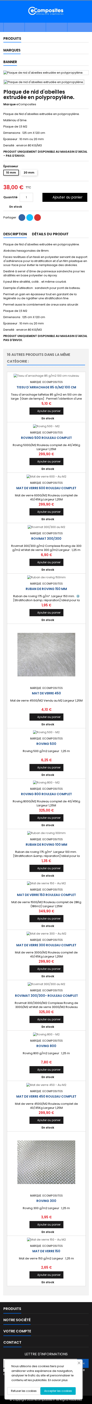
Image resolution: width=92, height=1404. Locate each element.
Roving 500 (46, 744)
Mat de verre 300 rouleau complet (46, 945)
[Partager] (22, 217)
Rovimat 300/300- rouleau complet (46, 995)
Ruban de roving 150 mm (46, 589)
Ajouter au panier (64, 197)
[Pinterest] (37, 217)
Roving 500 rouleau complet (46, 438)
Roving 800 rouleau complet (46, 794)
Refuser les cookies (24, 1391)
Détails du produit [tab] (50, 234)
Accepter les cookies (58, 1391)
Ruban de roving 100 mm (46, 844)
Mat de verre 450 (46, 693)
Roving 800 (46, 1046)
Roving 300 (46, 1201)
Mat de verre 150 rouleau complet (46, 895)
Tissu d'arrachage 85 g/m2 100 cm (46, 387)
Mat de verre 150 (46, 1251)
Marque (9, 104)
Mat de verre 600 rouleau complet (46, 488)
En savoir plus (58, 1380)
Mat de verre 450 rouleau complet (46, 1096)
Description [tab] (15, 234)
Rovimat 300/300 (46, 538)
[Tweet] (29, 217)
